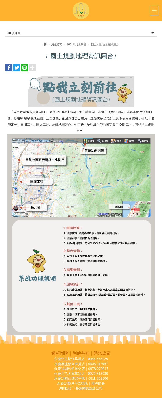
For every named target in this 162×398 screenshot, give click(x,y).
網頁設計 (66, 388)
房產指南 (56, 44)
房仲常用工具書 (76, 44)
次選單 (15, 33)
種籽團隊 (81, 10)
